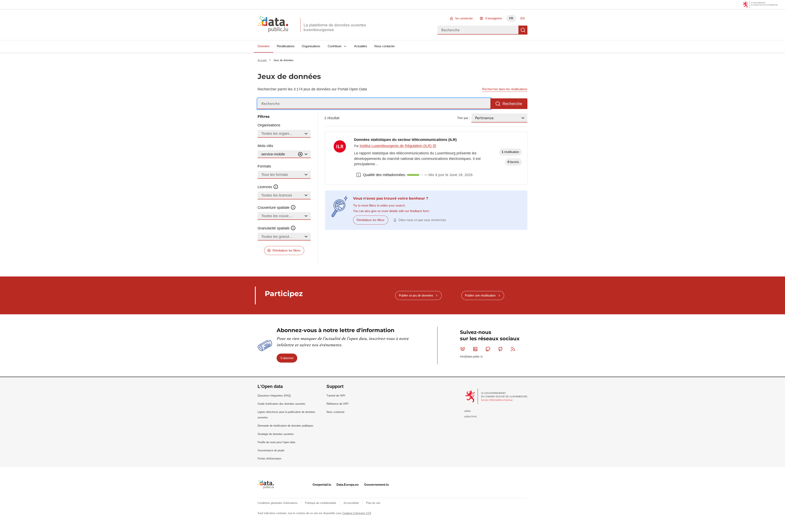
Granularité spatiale (274, 228)
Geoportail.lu (322, 484)
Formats (264, 166)
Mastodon (487, 349)
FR (511, 18)
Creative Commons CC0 (356, 513)
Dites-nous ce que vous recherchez (422, 220)
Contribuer (335, 46)
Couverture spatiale (274, 208)
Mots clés (265, 146)
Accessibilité (352, 502)
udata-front (470, 416)
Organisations (311, 46)
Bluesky (462, 349)
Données (264, 46)
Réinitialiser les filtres (287, 250)
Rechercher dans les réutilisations (504, 89)
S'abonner (287, 358)
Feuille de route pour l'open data (276, 442)
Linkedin (475, 349)
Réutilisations (286, 46)
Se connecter (464, 18)
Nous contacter (384, 46)
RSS (513, 349)
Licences (265, 187)
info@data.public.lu (471, 356)
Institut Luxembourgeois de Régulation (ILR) (396, 146)
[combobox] (477, 30)
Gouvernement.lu (376, 484)
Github (500, 349)
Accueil (262, 60)
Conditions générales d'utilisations (278, 502)
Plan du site (373, 502)
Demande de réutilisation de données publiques (285, 425)
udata (467, 410)
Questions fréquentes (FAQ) (274, 395)
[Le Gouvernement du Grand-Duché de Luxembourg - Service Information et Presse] (496, 396)
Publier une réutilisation (480, 295)
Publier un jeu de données (416, 295)
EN (522, 18)
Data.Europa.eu (347, 484)
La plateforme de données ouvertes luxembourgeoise (335, 27)
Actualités (360, 46)
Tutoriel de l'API (335, 395)
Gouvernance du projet (271, 450)
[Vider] (300, 154)
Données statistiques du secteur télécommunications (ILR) (405, 140)
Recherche (522, 30)
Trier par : (463, 118)
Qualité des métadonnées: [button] (358, 174)
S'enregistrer (493, 18)
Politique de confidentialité (321, 502)
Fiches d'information (269, 458)
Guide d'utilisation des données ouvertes (281, 403)
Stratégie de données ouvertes (276, 434)
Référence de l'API (337, 403)
